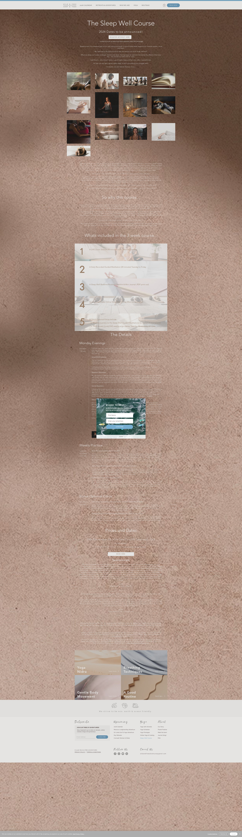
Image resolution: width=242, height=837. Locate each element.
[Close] (240, 833)
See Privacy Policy (78, 834)
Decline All (223, 834)
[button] (121, 437)
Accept (233, 834)
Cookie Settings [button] (212, 834)
